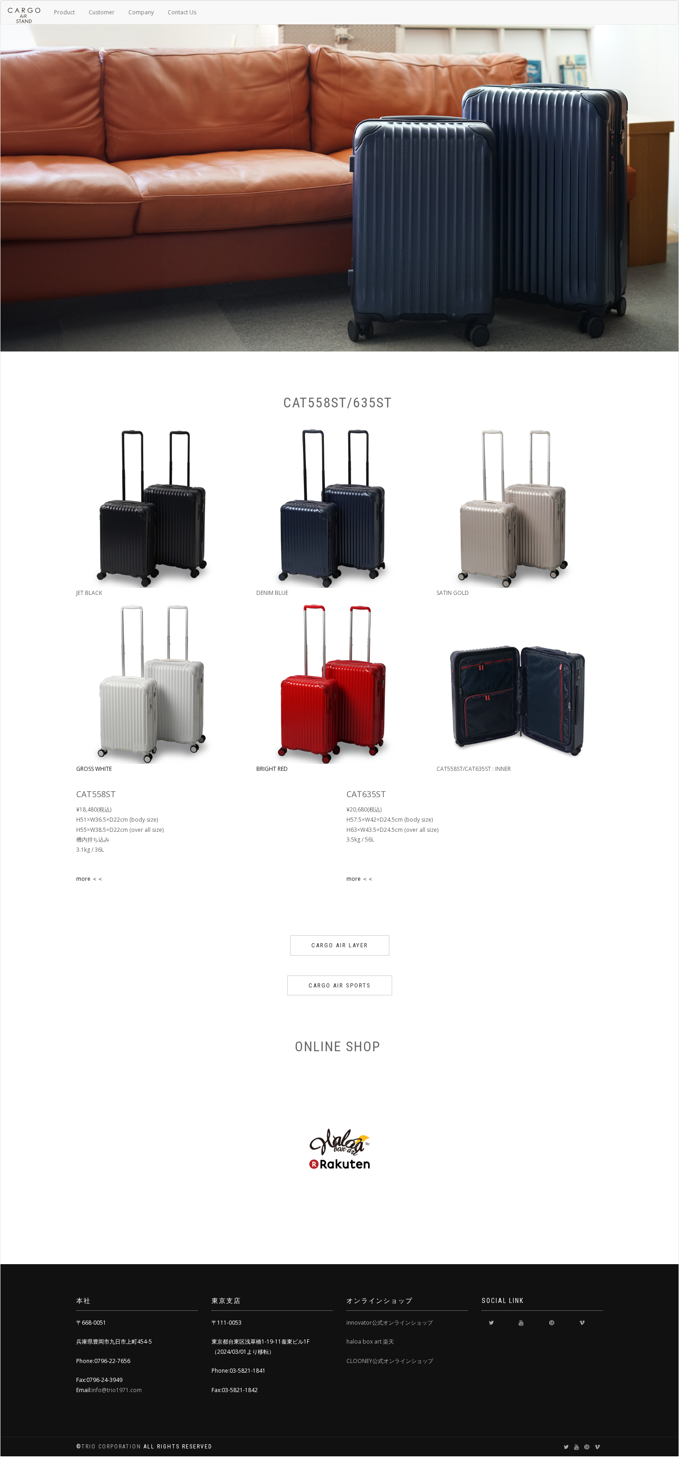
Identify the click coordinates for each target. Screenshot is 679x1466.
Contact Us (182, 12)
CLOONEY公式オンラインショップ (389, 1361)
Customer (102, 12)
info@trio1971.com (116, 1390)
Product (64, 12)
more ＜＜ (89, 879)
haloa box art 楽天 (370, 1341)
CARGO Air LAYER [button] (339, 945)
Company (141, 12)
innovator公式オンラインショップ (389, 1323)
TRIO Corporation (112, 1446)
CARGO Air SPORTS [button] (340, 985)
